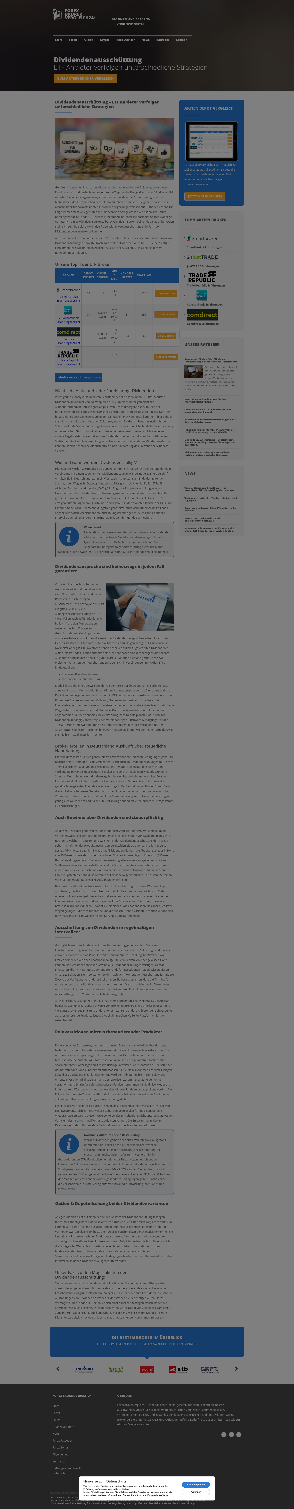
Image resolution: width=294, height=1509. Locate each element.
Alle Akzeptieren (196, 1484)
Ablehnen (196, 1492)
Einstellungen (98, 1492)
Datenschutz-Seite (157, 1495)
